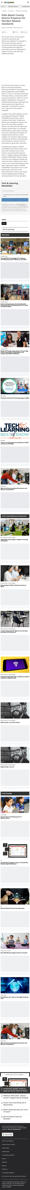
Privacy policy (5, 1148)
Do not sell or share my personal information (14, 1176)
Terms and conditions (8, 1141)
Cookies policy (5, 1151)
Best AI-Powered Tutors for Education (12, 1118)
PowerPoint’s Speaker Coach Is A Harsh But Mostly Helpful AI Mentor (15, 1090)
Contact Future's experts (8, 1144)
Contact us (5, 1169)
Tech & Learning (7, 27)
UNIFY (25, 96)
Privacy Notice (22, 206)
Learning (4, 11)
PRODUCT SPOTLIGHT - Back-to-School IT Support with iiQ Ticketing (15, 1097)
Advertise (4, 1162)
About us (4, 1165)
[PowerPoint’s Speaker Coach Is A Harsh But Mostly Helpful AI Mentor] (15, 1084)
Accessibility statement (8, 1155)
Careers (4, 1158)
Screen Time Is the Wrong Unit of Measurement (14, 1104)
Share (5, 32)
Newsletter (25, 32)
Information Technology (21, 11)
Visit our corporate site (14, 1129)
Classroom (10, 11)
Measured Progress (14, 47)
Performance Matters (9, 41)
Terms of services (21, 204)
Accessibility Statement (8, 1172)
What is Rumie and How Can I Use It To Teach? (15, 1111)
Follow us (17, 32)
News (4, 223)
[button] (2, 2)
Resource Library (13, 6)
